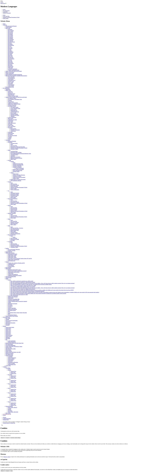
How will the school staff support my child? (19, 294)
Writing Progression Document (19, 177)
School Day (10, 361)
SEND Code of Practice (13, 296)
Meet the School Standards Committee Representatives (16, 75)
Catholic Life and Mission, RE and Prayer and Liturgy (16, 97)
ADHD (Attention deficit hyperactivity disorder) (17, 301)
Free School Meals (9, 344)
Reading (12, 161)
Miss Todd (10, 61)
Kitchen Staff (10, 66)
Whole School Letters (10, 327)
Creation (9, 137)
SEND (7, 278)
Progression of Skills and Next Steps (17, 146)
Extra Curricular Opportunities (12, 320)
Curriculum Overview (14, 193)
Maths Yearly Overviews (15, 156)
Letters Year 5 (8, 329)
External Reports (9, 251)
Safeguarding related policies (13, 272)
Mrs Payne (10, 64)
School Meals (10, 360)
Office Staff (10, 67)
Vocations (10, 136)
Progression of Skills (14, 194)
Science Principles (14, 186)
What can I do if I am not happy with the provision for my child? (23, 285)
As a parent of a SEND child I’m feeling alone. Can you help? (22, 286)
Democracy (10, 91)
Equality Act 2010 (11, 250)
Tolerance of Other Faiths (13, 96)
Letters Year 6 (8, 328)
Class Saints (10, 121)
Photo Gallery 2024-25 (12, 407)
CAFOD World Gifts (14, 111)
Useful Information (9, 355)
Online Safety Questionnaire (13, 259)
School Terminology (12, 357)
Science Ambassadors (14, 189)
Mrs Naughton (11, 39)
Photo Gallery (5, 18)
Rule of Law (10, 92)
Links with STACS (12, 123)
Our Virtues (10, 134)
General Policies (11, 266)
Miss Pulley (10, 55)
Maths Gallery (13, 159)
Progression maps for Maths (16, 152)
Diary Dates (8, 318)
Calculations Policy (14, 154)
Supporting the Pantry (14, 115)
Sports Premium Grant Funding (12, 316)
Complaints (10, 356)
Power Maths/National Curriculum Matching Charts (20, 153)
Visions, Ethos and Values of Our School (14, 71)
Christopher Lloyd (11, 80)
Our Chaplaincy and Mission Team (15, 99)
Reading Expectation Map (18, 164)
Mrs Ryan (10, 59)
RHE (9, 225)
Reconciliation (13, 128)
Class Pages (8, 367)
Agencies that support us (13, 274)
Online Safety (10, 273)
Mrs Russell (10, 33)
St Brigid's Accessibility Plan (13, 299)
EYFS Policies (11, 265)
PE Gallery (12, 240)
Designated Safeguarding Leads (14, 269)
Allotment (12, 116)
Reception (10, 374)
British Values (8, 90)
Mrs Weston (10, 53)
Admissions (8, 89)
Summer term (13, 391)
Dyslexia (10, 307)
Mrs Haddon (10, 38)
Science (9, 181)
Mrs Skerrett (10, 40)
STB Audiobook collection (15, 180)
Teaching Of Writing (17, 176)
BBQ (9, 313)
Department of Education (13, 362)
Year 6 (9, 401)
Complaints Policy (11, 264)
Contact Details (9, 27)
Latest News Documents (10, 322)
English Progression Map (18, 163)
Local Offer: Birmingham (13, 295)
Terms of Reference (12, 341)
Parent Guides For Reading (18, 169)
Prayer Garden (13, 112)
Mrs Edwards (10, 57)
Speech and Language (12, 309)
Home (4, 9)
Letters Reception (9, 335)
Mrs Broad (10, 48)
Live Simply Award (12, 106)
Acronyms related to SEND (13, 300)
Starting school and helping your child (13, 352)
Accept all (7, 437)
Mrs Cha (9, 46)
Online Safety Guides (12, 255)
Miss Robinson (11, 45)
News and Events (6, 317)
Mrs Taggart (10, 32)
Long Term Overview (14, 229)
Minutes (9, 409)
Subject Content (13, 209)
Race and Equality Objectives (14, 249)
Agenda (9, 408)
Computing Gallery (14, 247)
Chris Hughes (10, 79)
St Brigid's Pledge (14, 232)
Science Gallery (13, 188)
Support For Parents (9, 353)
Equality (7, 248)
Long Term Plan (6, 16)
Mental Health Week (14, 230)
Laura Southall (11, 85)
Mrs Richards (10, 52)
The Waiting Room (9, 354)
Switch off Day (13, 109)
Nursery (9, 370)
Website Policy (6, 419)
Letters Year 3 (8, 331)
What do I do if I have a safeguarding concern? (17, 270)
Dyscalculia (10, 305)
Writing (11, 172)
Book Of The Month (20, 168)
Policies (9, 138)
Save (11, 470)
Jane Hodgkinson (11, 77)
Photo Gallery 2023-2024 (13, 411)
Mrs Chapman (11, 30)
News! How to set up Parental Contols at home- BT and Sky (20, 258)
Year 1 (9, 379)
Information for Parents (12, 253)
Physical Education (12, 234)
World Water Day (13, 110)
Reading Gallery (16, 171)
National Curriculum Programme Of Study (18, 147)
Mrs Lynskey (10, 31)
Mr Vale (9, 49)
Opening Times (9, 347)
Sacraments (10, 127)
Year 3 (9, 388)
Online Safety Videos (12, 257)
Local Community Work (15, 108)
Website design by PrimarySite (9, 422)
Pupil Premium (8, 267)
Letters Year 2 (8, 332)
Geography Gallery (14, 149)
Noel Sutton (10, 83)
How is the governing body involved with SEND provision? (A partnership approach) (27, 291)
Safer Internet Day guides (11, 348)
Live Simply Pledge (14, 107)
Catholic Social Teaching (13, 102)
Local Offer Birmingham (10, 345)
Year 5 (9, 397)
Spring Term (12, 372)
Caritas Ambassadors (12, 117)
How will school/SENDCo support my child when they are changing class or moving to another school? (31, 284)
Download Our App (7, 414)
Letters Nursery (9, 336)
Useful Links (8, 365)
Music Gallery (13, 224)
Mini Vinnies (10, 118)
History (9, 205)
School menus (8, 349)
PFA (6, 339)
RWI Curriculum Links (17, 170)
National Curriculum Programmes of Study (18, 203)
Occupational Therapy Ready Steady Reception (17, 312)
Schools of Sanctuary (12, 105)
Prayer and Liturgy (11, 126)
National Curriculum (14, 222)
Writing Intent (15, 173)
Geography (10, 142)
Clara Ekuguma (11, 84)
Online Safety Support (10, 252)
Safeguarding (8, 268)
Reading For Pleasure (17, 167)
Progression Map (13, 208)
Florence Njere (11, 81)
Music (9, 219)
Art (8, 190)
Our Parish (10, 124)
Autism (9, 302)
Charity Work (10, 125)
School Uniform (9, 351)
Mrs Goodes (10, 36)
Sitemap (4, 417)
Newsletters (8, 323)
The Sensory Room (12, 310)
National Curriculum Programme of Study (11, 17)
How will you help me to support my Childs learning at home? (22, 282)
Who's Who (8, 28)
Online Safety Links (12, 256)
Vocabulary (12, 155)
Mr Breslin (10, 29)
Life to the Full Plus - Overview (16, 228)
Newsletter (10, 410)
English (9, 160)
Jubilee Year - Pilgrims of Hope (14, 103)
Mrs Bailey (10, 50)
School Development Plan (11, 276)
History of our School (10, 72)
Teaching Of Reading (17, 165)
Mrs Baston (10, 44)
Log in (1, 2)
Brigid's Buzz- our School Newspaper (18, 179)
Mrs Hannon (10, 37)
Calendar (7, 319)
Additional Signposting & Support (15, 275)
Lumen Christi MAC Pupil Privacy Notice (14, 346)
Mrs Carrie (10, 47)
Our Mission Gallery (12, 98)
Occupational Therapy (12, 314)
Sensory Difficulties (12, 308)
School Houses (11, 133)
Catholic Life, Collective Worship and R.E (16, 263)
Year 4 (9, 392)
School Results (8, 277)
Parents (4, 326)
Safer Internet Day (11, 260)
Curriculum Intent (14, 151)
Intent (4, 15)
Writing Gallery (16, 178)
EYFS (9, 369)
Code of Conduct (11, 363)
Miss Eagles (10, 62)
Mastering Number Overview (16, 158)
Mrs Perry (10, 43)
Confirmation (13, 131)
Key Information (6, 10)
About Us (5, 24)
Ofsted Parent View (12, 364)
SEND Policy (10, 297)
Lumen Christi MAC (10, 73)
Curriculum (5, 11)
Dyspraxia (10, 304)
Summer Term (13, 373)
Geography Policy (14, 143)
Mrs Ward (10, 54)
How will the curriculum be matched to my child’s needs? (21, 281)
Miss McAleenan (11, 41)
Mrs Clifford (10, 35)
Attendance (8, 337)
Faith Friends (10, 120)
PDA (9, 311)
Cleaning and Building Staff (13, 70)
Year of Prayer (11, 101)
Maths (9, 150)
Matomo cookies (7, 456)
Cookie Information (7, 418)
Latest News (8, 321)
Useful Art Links (13, 196)
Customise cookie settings (15, 437)
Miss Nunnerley (11, 58)
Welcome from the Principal (11, 26)
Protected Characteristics (15, 233)
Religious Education (12, 141)
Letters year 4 (8, 330)
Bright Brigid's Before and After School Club (14, 343)
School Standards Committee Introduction (14, 74)
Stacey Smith (10, 82)
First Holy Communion (15, 129)
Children (4, 366)
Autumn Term (13, 371)
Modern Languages (7, 12)
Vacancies (7, 325)
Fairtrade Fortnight (14, 114)
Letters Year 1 (8, 334)
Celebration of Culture (12, 119)
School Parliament (9, 406)
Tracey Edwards (11, 76)
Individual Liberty (11, 93)
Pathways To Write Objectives (19, 175)
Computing (10, 241)
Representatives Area (10, 87)
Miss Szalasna (11, 63)
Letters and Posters (11, 340)
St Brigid (10, 100)
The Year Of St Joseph (12, 135)
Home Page (2, 3)
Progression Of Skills (14, 185)
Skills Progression (14, 223)
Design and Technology (12, 198)
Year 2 (9, 383)
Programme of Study (14, 195)
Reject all (2, 437)
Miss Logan (10, 56)
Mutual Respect (11, 94)
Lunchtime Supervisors (12, 68)
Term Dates (8, 338)
